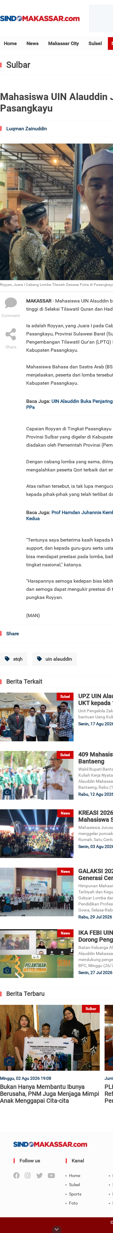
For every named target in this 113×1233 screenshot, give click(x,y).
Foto (73, 1203)
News (33, 43)
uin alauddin (58, 659)
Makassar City (63, 43)
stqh (17, 659)
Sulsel (95, 43)
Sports (75, 1194)
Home (10, 43)
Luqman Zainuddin (26, 128)
